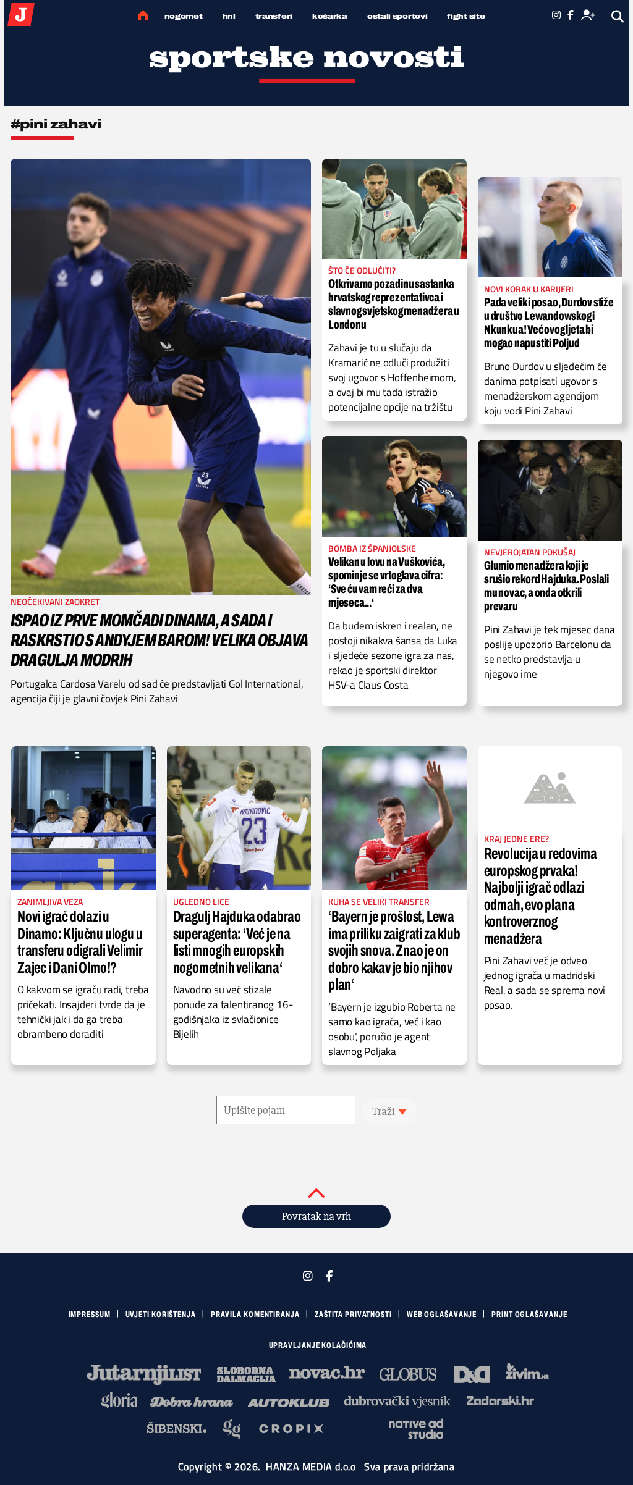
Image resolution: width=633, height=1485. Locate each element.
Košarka (329, 16)
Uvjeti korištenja (160, 1314)
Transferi (273, 16)
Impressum (90, 1314)
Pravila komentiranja (255, 1314)
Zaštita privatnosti (353, 1314)
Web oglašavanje (442, 1314)
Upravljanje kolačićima (318, 1345)
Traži (383, 1111)
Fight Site (466, 16)
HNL (229, 16)
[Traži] (617, 16)
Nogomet (183, 16)
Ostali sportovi (397, 16)
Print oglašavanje (529, 1314)
